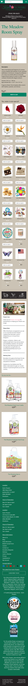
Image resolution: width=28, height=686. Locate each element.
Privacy (5, 556)
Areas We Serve (7, 541)
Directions (5, 496)
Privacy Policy (6, 682)
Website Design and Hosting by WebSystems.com (21, 681)
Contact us (5, 548)
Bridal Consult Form (8, 544)
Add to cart (14, 95)
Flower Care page (15, 319)
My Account (6, 560)
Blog (4, 539)
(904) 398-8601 (14, 13)
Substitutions (6, 558)
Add (21, 244)
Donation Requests (8, 550)
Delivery (5, 552)
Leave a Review (7, 554)
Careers (5, 546)
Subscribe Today (14, 573)
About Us (5, 537)
